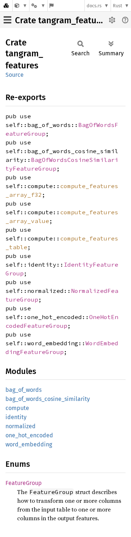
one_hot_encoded (29, 435)
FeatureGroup (23, 483)
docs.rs (94, 5)
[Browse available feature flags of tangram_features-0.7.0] (51, 5)
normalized (20, 426)
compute (17, 408)
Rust (117, 5)
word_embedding (28, 444)
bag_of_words (23, 389)
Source (14, 74)
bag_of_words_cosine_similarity (47, 398)
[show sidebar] (7, 20)
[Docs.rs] (6, 5)
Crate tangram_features (61, 20)
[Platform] (38, 5)
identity (16, 417)
